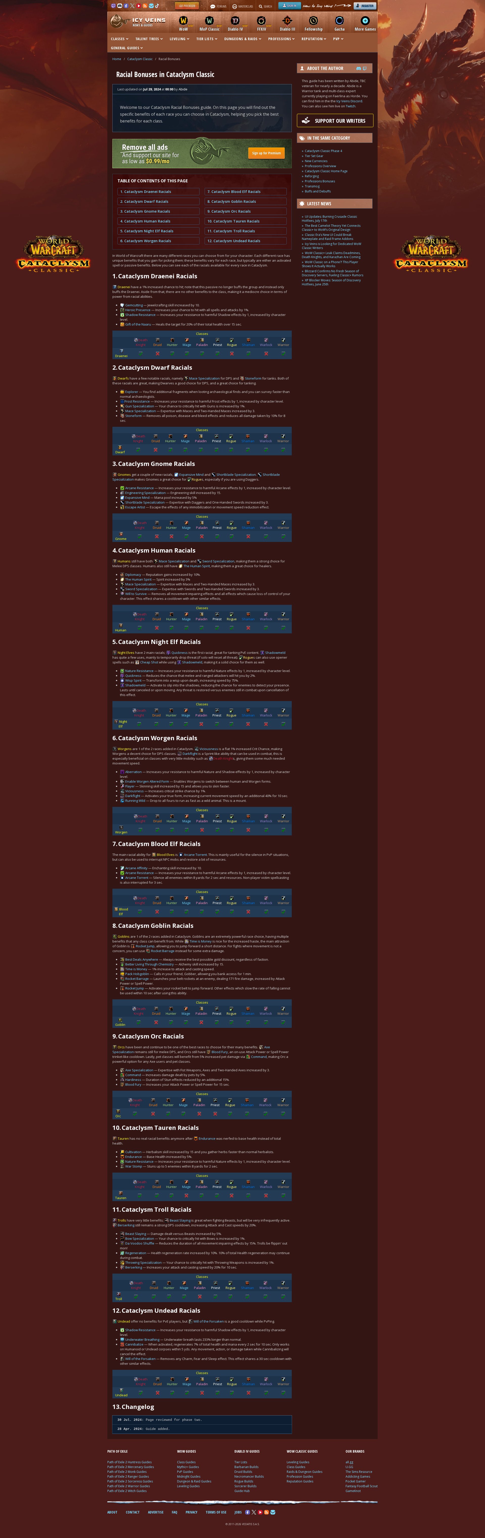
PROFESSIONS (279, 38)
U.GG (349, 1467)
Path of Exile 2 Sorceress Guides (130, 1481)
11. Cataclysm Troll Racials (231, 231)
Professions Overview (320, 166)
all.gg (349, 1462)
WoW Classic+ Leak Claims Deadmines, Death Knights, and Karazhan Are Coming (331, 255)
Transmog (312, 186)
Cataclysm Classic (140, 59)
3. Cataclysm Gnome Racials (145, 211)
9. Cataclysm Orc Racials (229, 211)
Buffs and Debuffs (318, 191)
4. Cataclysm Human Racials (145, 221)
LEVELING (178, 38)
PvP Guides (185, 1472)
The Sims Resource (359, 1472)
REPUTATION (312, 38)
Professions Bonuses (320, 181)
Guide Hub (242, 1491)
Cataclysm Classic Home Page (326, 171)
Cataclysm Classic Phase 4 (323, 151)
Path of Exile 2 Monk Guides (127, 1472)
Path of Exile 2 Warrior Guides (128, 1486)
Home (116, 59)
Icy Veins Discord (349, 101)
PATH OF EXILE (117, 1451)
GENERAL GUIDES (125, 47)
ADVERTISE (155, 1512)
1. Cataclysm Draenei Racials (145, 191)
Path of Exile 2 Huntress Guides (129, 1462)
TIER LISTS (205, 38)
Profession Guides (300, 1476)
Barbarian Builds (246, 1467)
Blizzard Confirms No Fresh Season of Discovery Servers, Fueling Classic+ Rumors (332, 273)
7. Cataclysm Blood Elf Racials (233, 191)
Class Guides (186, 1462)
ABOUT (112, 1512)
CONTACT (133, 1512)
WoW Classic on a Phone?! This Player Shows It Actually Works (330, 264)
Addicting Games (358, 1476)
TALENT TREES (147, 38)
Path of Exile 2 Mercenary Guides (130, 1467)
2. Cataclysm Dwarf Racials (144, 201)
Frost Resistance (137, 401)
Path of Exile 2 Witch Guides (127, 1491)
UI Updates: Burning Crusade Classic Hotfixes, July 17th (329, 218)
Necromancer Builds (249, 1476)
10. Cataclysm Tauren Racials (233, 221)
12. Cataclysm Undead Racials (233, 240)
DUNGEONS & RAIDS (241, 38)
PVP (336, 38)
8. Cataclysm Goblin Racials (231, 201)
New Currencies (316, 161)
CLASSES (118, 38)
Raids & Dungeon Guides (304, 1472)
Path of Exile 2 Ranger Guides (128, 1476)
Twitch (350, 106)
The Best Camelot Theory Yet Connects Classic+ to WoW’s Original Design (331, 228)
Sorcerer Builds (245, 1486)
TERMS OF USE (216, 1512)
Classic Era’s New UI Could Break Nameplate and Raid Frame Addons (327, 237)
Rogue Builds (243, 1481)
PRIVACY (191, 1512)
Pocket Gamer (356, 1481)
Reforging (312, 176)
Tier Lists (240, 1462)
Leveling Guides (188, 1486)
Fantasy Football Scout (362, 1486)
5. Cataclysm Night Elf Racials (146, 231)
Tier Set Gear (314, 156)
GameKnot (353, 1491)
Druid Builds (243, 1472)
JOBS (238, 1512)
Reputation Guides (300, 1481)
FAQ (174, 1512)
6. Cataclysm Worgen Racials (145, 240)
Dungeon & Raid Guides (194, 1481)
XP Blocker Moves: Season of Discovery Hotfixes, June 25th (331, 282)
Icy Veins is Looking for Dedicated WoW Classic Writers (331, 246)
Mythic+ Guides (188, 1467)
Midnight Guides (188, 1476)
